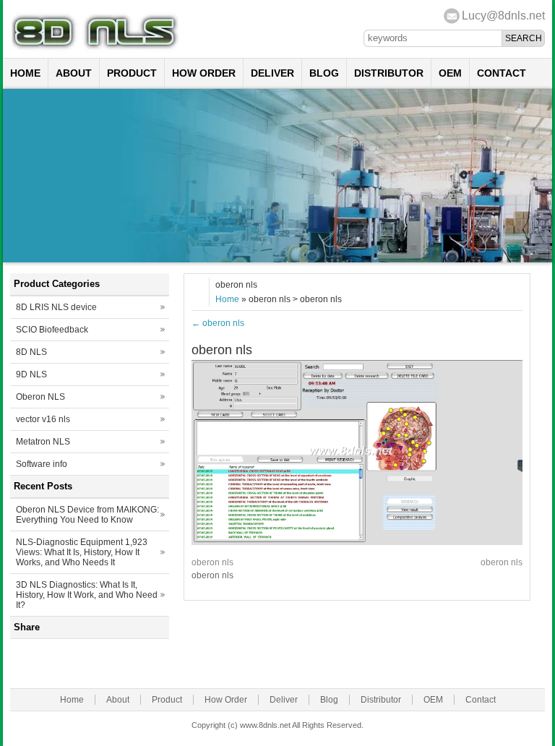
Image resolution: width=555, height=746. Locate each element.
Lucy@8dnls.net (503, 15)
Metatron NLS (43, 442)
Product (132, 73)
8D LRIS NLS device (56, 307)
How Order (204, 73)
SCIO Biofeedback (52, 330)
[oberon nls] (357, 542)
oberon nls (218, 323)
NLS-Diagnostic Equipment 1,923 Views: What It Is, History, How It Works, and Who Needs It (81, 552)
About (74, 73)
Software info (41, 464)
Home (25, 73)
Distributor (388, 73)
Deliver (272, 73)
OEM (450, 73)
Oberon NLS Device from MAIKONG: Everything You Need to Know (87, 515)
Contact (501, 73)
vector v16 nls (43, 419)
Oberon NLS (40, 397)
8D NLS (31, 352)
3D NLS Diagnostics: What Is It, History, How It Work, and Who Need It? (87, 595)
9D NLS (31, 374)
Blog (324, 73)
